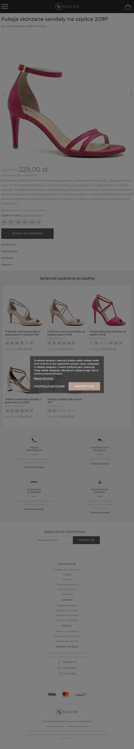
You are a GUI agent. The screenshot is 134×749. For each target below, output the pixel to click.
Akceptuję (84, 386)
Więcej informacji (43, 378)
